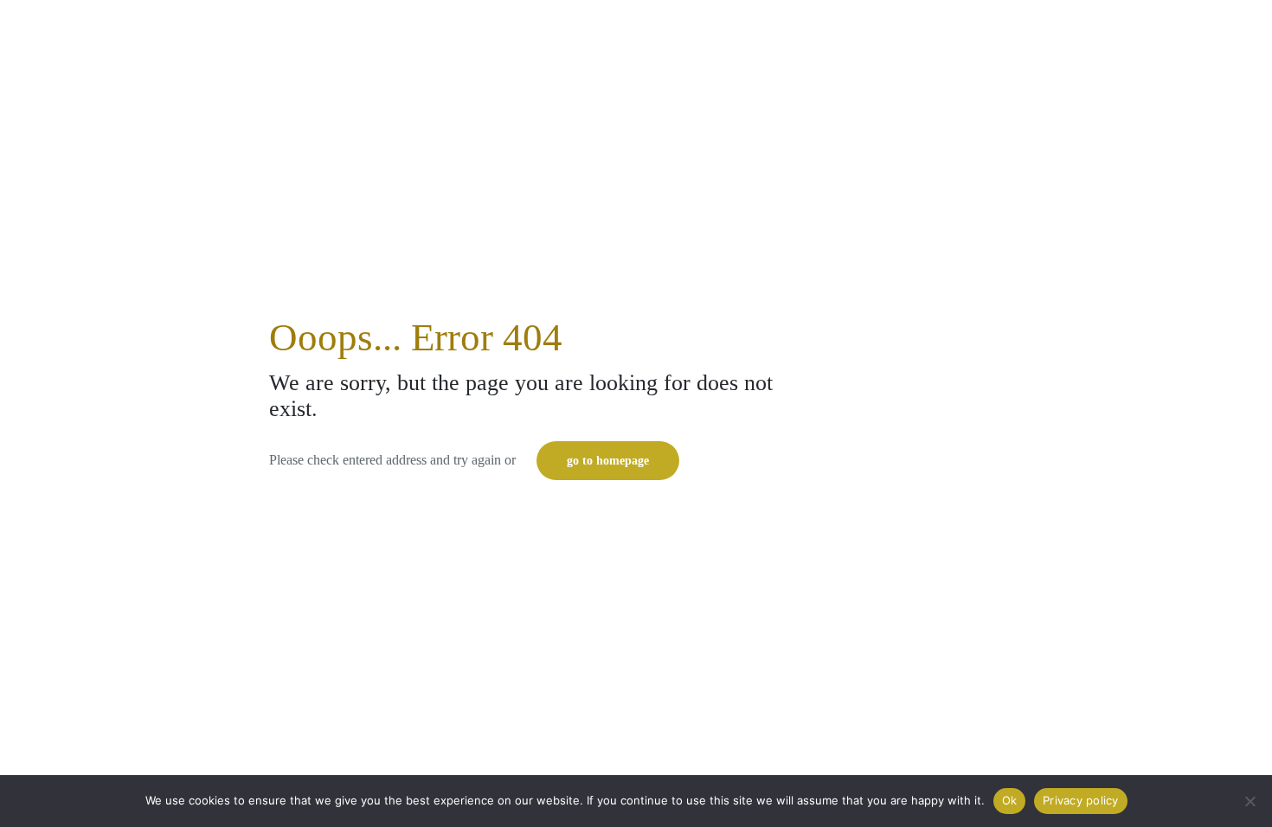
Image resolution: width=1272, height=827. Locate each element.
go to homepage (608, 460)
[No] (1250, 801)
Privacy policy (1081, 800)
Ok (1010, 800)
